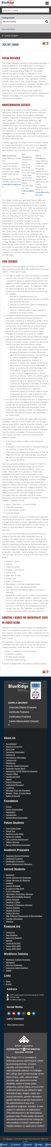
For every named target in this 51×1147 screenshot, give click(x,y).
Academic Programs (16, 849)
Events (5, 1144)
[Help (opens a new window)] (47, 43)
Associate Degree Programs (23, 707)
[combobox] (25, 10)
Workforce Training (16, 953)
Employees (17, 1144)
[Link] (7, 2)
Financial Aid (12, 926)
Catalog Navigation (11, 35)
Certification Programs (20, 716)
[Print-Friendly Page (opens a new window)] (44, 43)
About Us (9, 737)
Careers (29, 1144)
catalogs (8, 1139)
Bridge (40, 1144)
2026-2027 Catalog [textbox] (10, 10)
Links (7, 975)
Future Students (14, 822)
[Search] (46, 21)
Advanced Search (9, 29)
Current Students (14, 869)
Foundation (11, 800)
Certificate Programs (19, 712)
